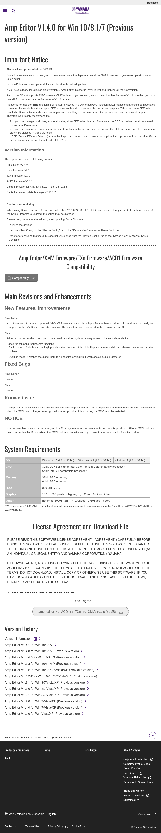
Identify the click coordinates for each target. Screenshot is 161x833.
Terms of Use (32, 826)
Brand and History (133, 790)
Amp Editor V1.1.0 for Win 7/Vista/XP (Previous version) (43, 707)
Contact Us (10, 826)
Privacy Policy (55, 826)
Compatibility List (23, 277)
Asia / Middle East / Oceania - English (32, 814)
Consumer (144, 814)
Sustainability (131, 800)
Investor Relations (133, 795)
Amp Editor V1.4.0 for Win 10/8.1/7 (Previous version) (42, 651)
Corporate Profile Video (136, 764)
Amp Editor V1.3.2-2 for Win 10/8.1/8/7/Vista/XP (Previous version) (51, 676)
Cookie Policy (79, 826)
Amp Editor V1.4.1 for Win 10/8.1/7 (29, 644)
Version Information (18, 638)
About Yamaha (131, 750)
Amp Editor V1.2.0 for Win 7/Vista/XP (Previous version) (43, 701)
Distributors (90, 750)
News (47, 750)
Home (8, 737)
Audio (8, 758)
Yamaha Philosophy (134, 777)
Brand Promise (131, 768)
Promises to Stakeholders (138, 782)
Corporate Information (135, 759)
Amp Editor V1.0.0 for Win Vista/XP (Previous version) (42, 713)
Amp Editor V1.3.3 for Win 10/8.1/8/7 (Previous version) (43, 663)
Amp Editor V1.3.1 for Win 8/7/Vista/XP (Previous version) (45, 682)
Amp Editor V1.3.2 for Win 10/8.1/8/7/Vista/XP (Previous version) (49, 669)
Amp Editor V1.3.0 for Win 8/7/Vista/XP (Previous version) (45, 688)
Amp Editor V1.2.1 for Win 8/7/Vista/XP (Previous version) (45, 695)
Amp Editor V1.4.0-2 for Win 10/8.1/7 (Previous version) (43, 657)
